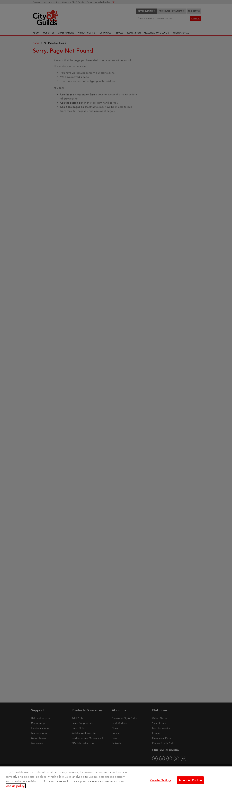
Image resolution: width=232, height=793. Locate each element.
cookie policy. (15, 786)
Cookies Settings (160, 780)
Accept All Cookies (190, 780)
